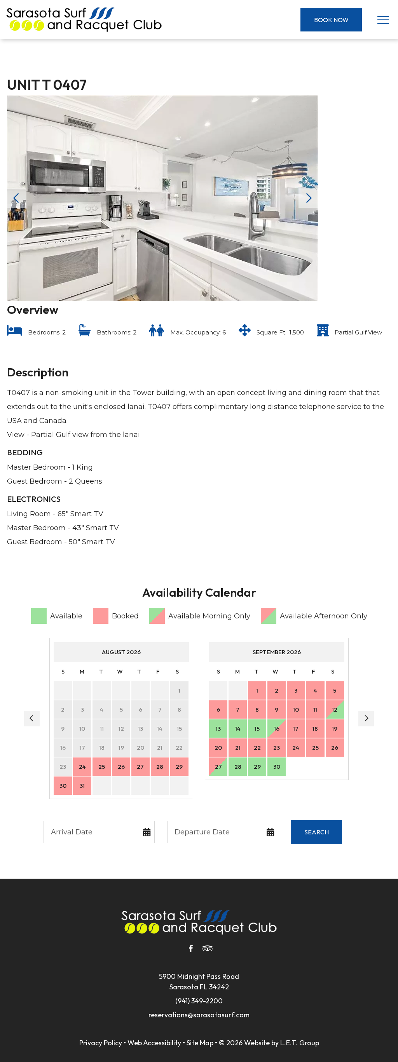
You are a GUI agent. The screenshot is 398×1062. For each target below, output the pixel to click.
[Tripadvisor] (207, 948)
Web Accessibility (154, 1042)
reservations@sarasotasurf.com (199, 1014)
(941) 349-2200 (199, 1000)
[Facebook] (190, 948)
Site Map (200, 1042)
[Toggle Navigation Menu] (383, 19)
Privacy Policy (100, 1042)
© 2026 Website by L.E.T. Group (269, 1042)
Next (308, 198)
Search (316, 832)
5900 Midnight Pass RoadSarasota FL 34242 (199, 981)
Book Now (331, 20)
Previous (16, 198)
